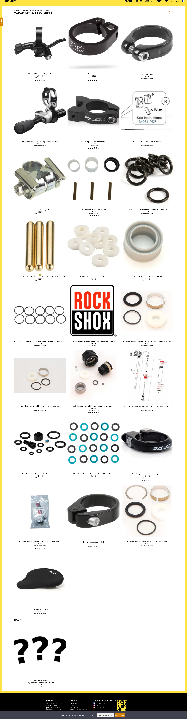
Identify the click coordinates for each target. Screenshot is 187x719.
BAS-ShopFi (99, 707)
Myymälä (148, 1)
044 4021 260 (55, 707)
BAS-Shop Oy (100, 703)
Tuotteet (128, 1)
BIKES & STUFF (10, 1)
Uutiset (158, 1)
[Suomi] (184, 1)
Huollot (138, 1)
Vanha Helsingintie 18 (54, 703)
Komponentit (25, 10)
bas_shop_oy (100, 705)
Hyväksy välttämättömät (105, 715)
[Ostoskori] (177, 1)
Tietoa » (90, 715)
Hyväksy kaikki (119, 715)
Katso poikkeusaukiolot (78, 710)
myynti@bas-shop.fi (53, 710)
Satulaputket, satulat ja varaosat (40, 10)
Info (166, 1)
